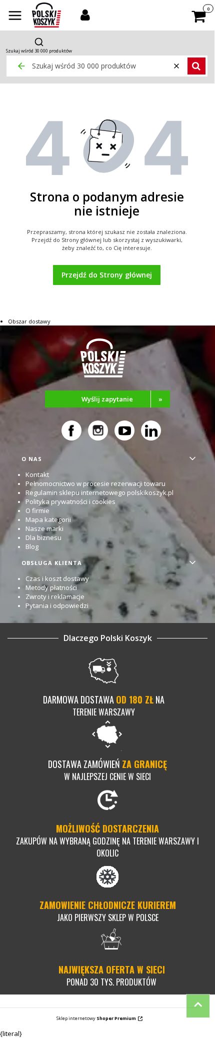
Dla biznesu (44, 537)
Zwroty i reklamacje (55, 596)
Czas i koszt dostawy (57, 578)
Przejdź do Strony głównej (107, 275)
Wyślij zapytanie (122, 399)
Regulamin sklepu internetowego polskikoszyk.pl (100, 492)
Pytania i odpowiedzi (57, 605)
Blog (32, 546)
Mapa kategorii (48, 519)
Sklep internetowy (96, 1018)
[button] (15, 16)
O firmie (38, 510)
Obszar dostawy (29, 321)
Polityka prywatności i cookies (71, 501)
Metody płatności (51, 587)
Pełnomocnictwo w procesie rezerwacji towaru (96, 483)
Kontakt (37, 474)
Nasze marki (45, 528)
